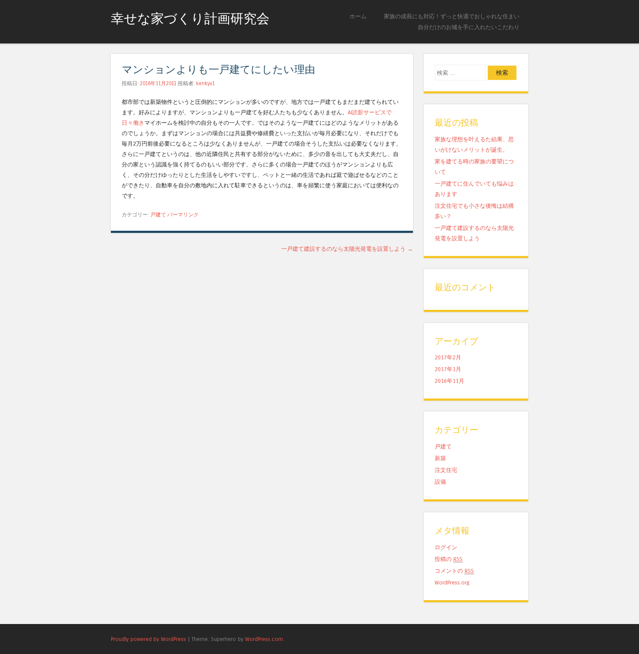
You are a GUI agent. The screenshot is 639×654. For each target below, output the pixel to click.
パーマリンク (183, 215)
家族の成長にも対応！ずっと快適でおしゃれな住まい (451, 16)
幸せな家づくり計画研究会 (190, 19)
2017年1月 (448, 369)
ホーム (357, 16)
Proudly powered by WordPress (148, 639)
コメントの (454, 571)
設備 (440, 481)
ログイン (446, 547)
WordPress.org (452, 582)
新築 (440, 458)
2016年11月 (449, 381)
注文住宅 (446, 470)
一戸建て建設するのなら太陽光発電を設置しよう (347, 249)
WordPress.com (264, 639)
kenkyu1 (205, 83)
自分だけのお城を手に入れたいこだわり (468, 27)
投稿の (449, 559)
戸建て (158, 215)
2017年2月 (448, 357)
